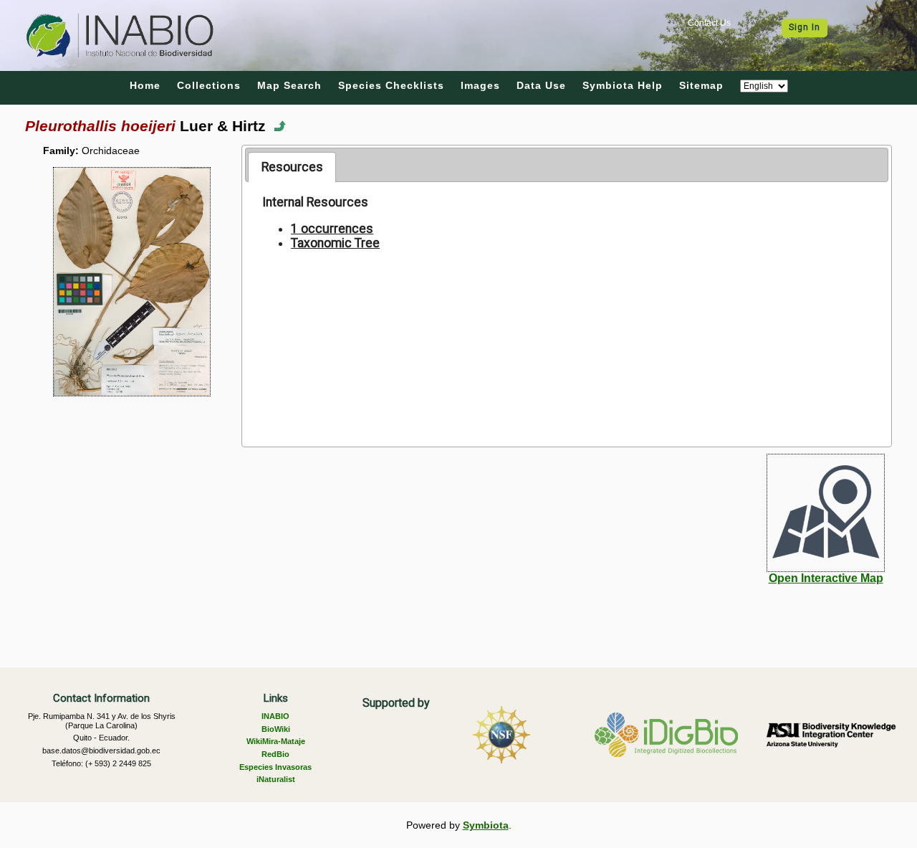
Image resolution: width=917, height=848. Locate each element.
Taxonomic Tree (335, 243)
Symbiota (486, 825)
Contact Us (709, 23)
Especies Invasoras (275, 767)
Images (480, 85)
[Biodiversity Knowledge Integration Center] (831, 734)
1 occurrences (332, 228)
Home (145, 85)
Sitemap (701, 85)
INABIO (275, 716)
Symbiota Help (622, 85)
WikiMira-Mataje (275, 741)
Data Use (541, 85)
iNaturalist (275, 779)
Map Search (289, 85)
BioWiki (275, 729)
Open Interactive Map (826, 578)
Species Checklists (391, 85)
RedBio (275, 754)
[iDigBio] (666, 735)
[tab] (292, 167)
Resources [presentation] (292, 167)
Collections (209, 85)
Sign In (804, 27)
